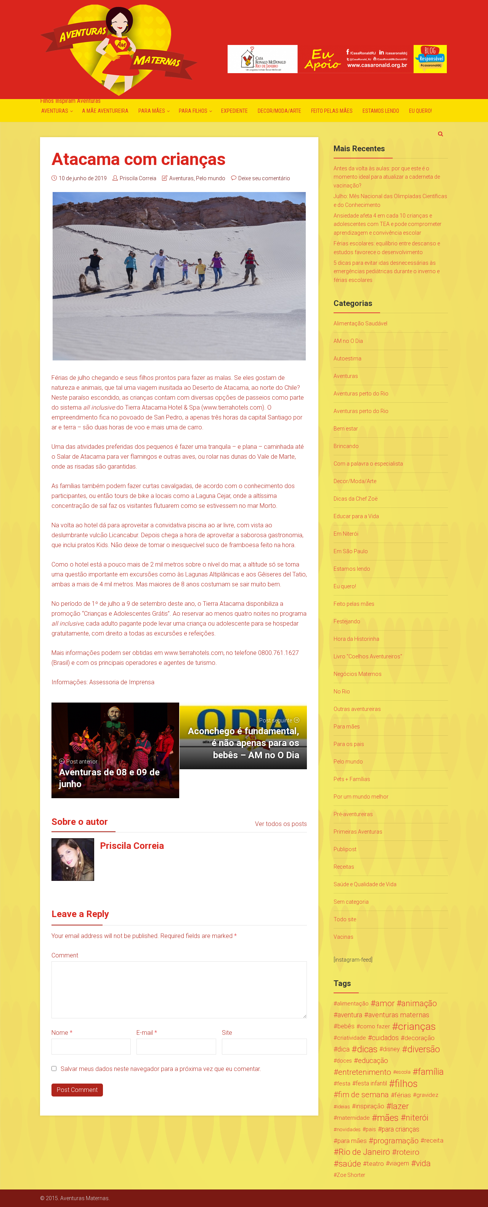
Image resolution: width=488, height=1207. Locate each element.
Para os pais (349, 744)
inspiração (370, 1106)
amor (385, 1003)
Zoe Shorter (351, 1175)
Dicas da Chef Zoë (355, 499)
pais (371, 1129)
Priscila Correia (138, 178)
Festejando (347, 621)
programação (396, 1140)
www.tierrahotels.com (232, 407)
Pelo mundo (210, 178)
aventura (349, 1015)
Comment (64, 955)
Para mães (151, 111)
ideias (343, 1106)
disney (391, 1049)
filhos (406, 1083)
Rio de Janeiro (364, 1152)
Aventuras (54, 111)
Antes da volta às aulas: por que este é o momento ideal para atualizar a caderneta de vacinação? (387, 177)
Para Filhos (193, 111)
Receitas (344, 867)
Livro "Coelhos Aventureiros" (368, 656)
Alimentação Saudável (360, 323)
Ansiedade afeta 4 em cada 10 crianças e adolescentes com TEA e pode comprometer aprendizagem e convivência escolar (387, 224)
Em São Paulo (351, 551)
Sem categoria (351, 902)
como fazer (375, 1026)
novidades (349, 1129)
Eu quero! (420, 111)
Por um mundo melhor (361, 797)
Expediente (234, 111)
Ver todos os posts (281, 824)
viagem (399, 1163)
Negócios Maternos (358, 674)
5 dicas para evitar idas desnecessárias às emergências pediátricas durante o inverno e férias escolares (387, 271)
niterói (417, 1117)
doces (344, 1061)
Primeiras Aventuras (358, 832)
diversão (423, 1049)
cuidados (385, 1038)
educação (373, 1061)
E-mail (146, 1032)
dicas (367, 1049)
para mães (352, 1141)
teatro (375, 1163)
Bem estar (346, 429)
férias (403, 1095)
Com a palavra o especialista (368, 464)
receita (433, 1140)
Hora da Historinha (356, 639)
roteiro (407, 1152)
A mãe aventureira (105, 111)
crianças (417, 1026)
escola (403, 1072)
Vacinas (343, 937)
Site (227, 1032)
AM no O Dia (348, 341)
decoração (420, 1038)
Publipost (345, 849)
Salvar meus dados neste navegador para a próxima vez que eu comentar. (161, 1069)
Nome (61, 1032)
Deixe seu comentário (264, 178)
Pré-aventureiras (353, 814)
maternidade (353, 1117)
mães (388, 1117)
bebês (346, 1026)
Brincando (346, 446)
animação (419, 1003)
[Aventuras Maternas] (118, 49)
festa (343, 1083)
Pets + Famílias (352, 779)
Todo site (345, 919)
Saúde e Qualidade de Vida (365, 884)
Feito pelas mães (332, 111)
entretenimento (364, 1072)
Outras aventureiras (357, 709)
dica (343, 1049)
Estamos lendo (381, 111)
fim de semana (363, 1094)
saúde (350, 1163)
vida (423, 1163)
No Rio (342, 691)
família (431, 1072)
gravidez (427, 1095)
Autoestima (347, 358)
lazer (400, 1106)
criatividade (351, 1037)
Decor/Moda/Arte (279, 111)
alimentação (353, 1003)
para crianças (400, 1129)
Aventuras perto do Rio (361, 394)
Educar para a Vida (356, 516)
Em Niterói (346, 534)
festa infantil (371, 1083)
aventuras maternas (398, 1015)
